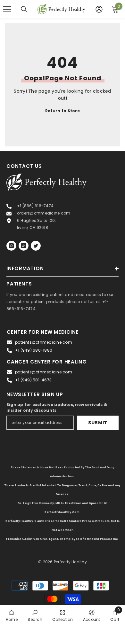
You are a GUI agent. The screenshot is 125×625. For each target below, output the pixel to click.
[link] (35, 615)
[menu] (7, 9)
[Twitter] (36, 246)
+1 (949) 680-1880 (33, 350)
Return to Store (62, 110)
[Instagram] (11, 246)
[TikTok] (24, 246)
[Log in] (99, 9)
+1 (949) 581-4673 (33, 380)
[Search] (24, 9)
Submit (97, 422)
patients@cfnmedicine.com (43, 342)
